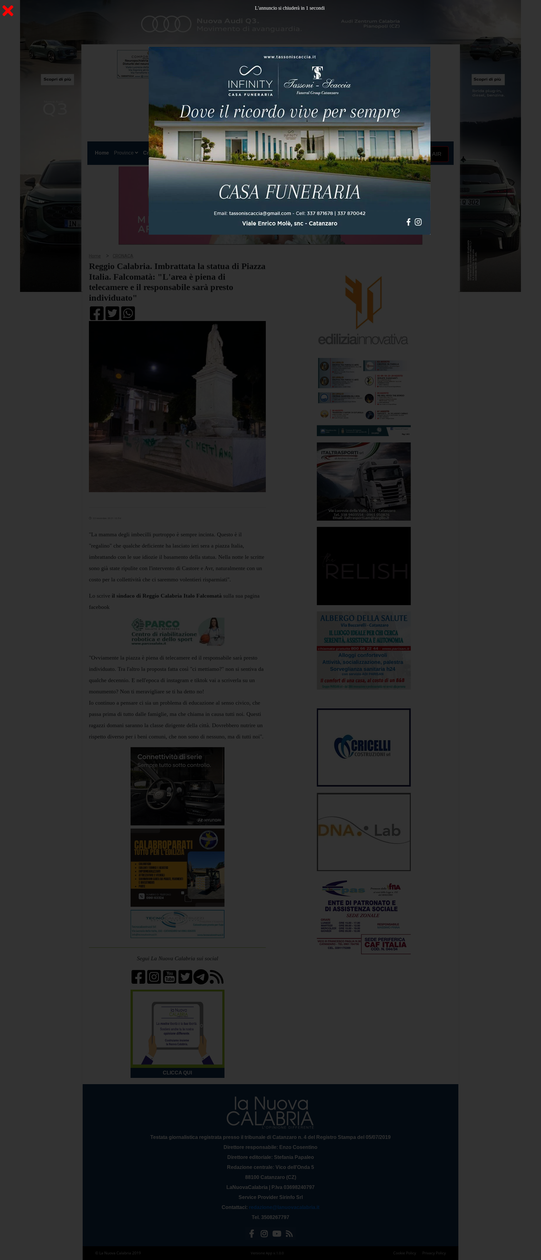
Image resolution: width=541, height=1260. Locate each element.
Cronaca (153, 153)
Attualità (221, 153)
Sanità (198, 153)
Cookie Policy (404, 1253)
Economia (248, 153)
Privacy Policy (434, 1253)
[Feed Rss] (289, 1234)
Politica (177, 153)
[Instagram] (264, 1234)
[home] (261, 79)
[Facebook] (251, 1234)
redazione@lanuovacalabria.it (284, 1207)
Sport (271, 153)
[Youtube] (276, 1234)
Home (103, 153)
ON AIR (431, 154)
